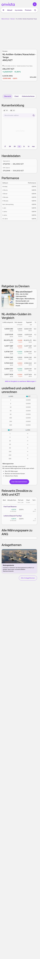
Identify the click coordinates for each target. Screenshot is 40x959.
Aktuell (9, 10)
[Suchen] (34, 115)
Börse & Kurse (5, 19)
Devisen (12, 19)
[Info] (5, 110)
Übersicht (7, 96)
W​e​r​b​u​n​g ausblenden (26, 33)
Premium (28, 10)
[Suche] (35, 10)
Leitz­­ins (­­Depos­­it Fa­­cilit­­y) (13, 516)
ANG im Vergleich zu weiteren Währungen (20, 381)
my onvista (18, 10)
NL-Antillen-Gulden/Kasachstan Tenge (26, 19)
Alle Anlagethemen (28, 578)
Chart (16, 96)
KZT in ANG (33, 77)
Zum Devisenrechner (19, 482)
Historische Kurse (28, 96)
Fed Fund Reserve (10, 507)
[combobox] (19, 115)
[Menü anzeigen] (3, 10)
